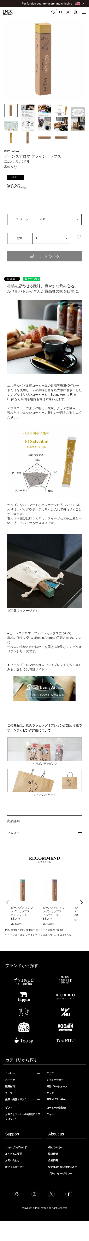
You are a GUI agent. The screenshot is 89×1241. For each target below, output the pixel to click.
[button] (7, 902)
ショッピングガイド (16, 1147)
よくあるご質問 (13, 1153)
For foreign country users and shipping (47, 3)
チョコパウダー (55, 1079)
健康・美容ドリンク (16, 1099)
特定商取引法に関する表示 (62, 1166)
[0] (53, 12)
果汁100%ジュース (57, 1086)
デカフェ (51, 1073)
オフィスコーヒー (14, 1166)
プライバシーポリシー (60, 1173)
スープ (8, 1093)
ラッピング (22, 219)
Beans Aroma (55, 929)
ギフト (8, 1107)
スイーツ (10, 1079)
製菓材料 (10, 1086)
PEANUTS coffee (56, 1099)
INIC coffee (11, 929)
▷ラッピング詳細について (32, 730)
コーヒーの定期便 (56, 1107)
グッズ (50, 1093)
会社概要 (53, 1160)
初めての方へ (55, 1147)
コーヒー (40, 929)
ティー (50, 1114)
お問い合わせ (12, 1160)
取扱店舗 (53, 1153)
